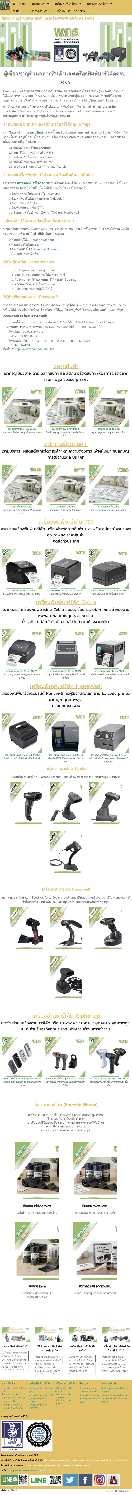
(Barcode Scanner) (46, 249)
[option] (66, 44)
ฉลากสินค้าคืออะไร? (16, 1346)
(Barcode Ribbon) (41, 240)
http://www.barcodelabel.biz (24, 1470)
